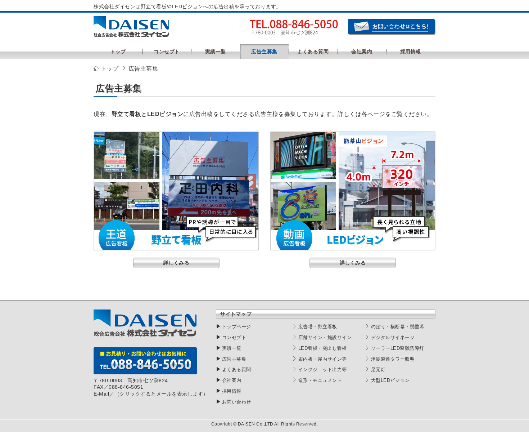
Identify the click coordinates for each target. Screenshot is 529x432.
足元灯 (378, 369)
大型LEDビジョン (390, 380)
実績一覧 (231, 348)
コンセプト (234, 337)
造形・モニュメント (320, 380)
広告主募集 (234, 359)
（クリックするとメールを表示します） (161, 394)
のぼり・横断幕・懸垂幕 (398, 326)
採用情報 (231, 391)
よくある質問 (236, 369)
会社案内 (231, 380)
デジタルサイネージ (393, 337)
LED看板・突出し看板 (322, 348)
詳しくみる (176, 263)
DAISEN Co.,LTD (255, 424)
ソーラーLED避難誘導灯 (397, 348)
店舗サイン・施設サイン (325, 337)
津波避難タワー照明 (393, 359)
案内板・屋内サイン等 (322, 359)
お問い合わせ (236, 402)
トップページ (236, 326)
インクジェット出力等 (322, 369)
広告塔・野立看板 (317, 326)
